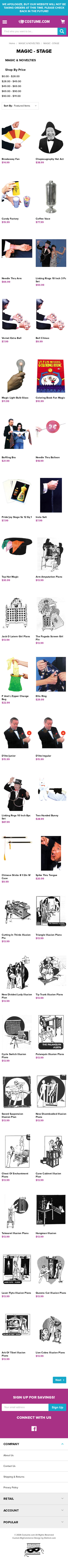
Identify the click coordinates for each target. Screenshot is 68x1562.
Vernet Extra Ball (11, 338)
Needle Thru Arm (12, 278)
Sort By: (8, 105)
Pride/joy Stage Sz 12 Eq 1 (17, 517)
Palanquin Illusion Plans (50, 1054)
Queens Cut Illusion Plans (51, 1292)
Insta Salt (41, 517)
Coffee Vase (43, 218)
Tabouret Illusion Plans (15, 1233)
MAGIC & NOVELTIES (29, 43)
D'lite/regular (43, 755)
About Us (8, 1455)
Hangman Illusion (46, 1233)
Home (12, 43)
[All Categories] (5, 21)
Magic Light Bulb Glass (15, 397)
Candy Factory (10, 218)
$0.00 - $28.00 (11, 76)
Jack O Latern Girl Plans (16, 636)
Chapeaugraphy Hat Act (50, 159)
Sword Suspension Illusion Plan (12, 1115)
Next (58, 1380)
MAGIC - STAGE (51, 43)
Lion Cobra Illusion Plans (50, 1352)
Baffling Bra (9, 457)
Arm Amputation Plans (49, 576)
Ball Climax (42, 338)
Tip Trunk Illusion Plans (49, 994)
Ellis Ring (41, 696)
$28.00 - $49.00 (11, 81)
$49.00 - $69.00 (11, 86)
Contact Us (9, 1466)
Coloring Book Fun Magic (50, 397)
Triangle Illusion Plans (49, 934)
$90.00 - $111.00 (11, 96)
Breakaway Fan (11, 159)
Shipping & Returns (13, 1476)
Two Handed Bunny (47, 815)
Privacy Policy (10, 1487)
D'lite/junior (9, 755)
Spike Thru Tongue (46, 875)
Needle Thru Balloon (48, 457)
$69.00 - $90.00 (11, 91)
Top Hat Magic (10, 576)
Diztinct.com (50, 1538)
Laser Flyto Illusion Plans (16, 1292)
